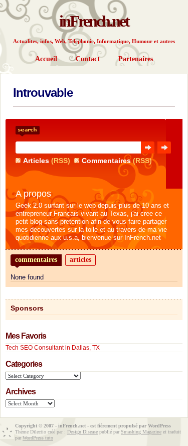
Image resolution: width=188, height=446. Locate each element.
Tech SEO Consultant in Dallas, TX (53, 347)
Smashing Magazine (141, 431)
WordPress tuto (38, 437)
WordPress (159, 425)
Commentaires (106, 161)
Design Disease (82, 431)
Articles (36, 161)
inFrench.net (94, 21)
